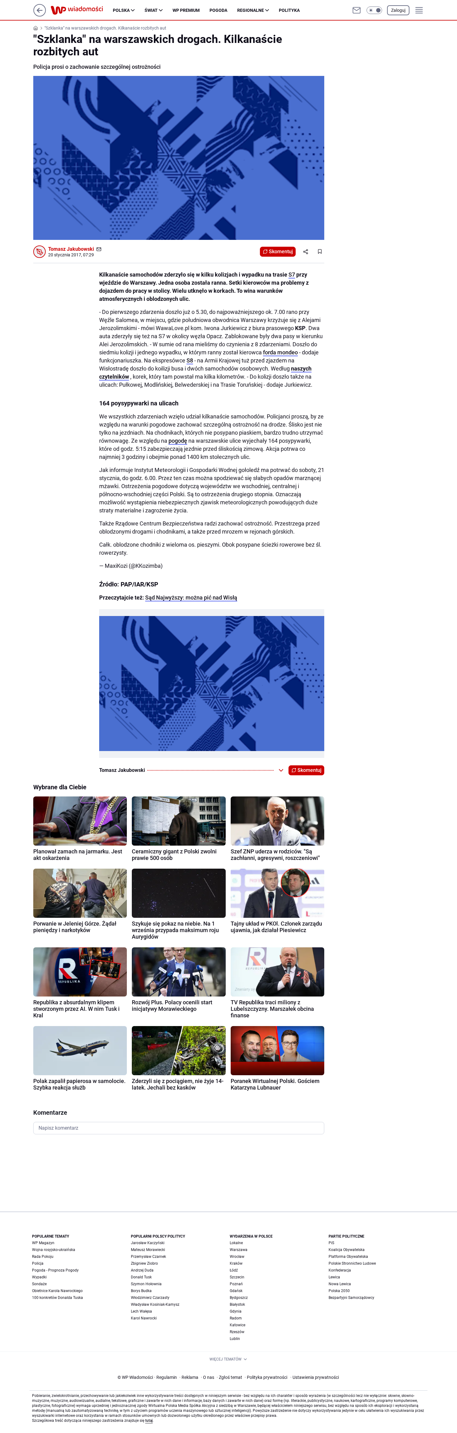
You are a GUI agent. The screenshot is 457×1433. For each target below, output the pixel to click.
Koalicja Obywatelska (347, 1250)
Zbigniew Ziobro (144, 1263)
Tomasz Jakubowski (71, 249)
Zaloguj (398, 10)
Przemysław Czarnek (148, 1256)
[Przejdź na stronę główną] (39, 15)
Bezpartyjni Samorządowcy (351, 1297)
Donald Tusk (141, 1277)
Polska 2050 (339, 1291)
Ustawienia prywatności (314, 1377)
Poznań (236, 1284)
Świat (151, 10)
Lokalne (236, 1243)
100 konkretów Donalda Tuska (57, 1297)
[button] (374, 10)
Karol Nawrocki (144, 1318)
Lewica (334, 1277)
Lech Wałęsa (141, 1311)
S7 (292, 274)
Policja (38, 1263)
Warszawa (238, 1250)
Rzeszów (237, 1332)
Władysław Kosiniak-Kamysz (155, 1304)
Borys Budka (141, 1291)
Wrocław (237, 1256)
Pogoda (218, 10)
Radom (236, 1318)
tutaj (149, 1420)
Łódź (234, 1270)
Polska (121, 10)
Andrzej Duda (142, 1270)
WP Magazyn (43, 1243)
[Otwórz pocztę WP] (357, 10)
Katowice (237, 1325)
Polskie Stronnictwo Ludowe (352, 1263)
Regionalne (250, 10)
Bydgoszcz (239, 1297)
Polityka (289, 10)
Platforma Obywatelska (348, 1256)
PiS (331, 1243)
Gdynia (236, 1311)
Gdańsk (236, 1291)
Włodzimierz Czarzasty (150, 1297)
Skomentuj (281, 251)
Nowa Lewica (340, 1284)
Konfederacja (340, 1270)
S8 (190, 360)
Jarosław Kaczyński (147, 1243)
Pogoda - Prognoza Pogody (55, 1270)
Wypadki (39, 1277)
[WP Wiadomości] (82, 10)
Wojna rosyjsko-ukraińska (53, 1250)
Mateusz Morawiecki (148, 1250)
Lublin (235, 1339)
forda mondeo (280, 352)
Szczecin (237, 1277)
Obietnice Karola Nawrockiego (57, 1291)
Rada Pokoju (42, 1256)
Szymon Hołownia (146, 1284)
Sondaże (39, 1284)
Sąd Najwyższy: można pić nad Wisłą (191, 597)
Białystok (237, 1304)
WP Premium (186, 10)
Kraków (236, 1263)
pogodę (177, 440)
